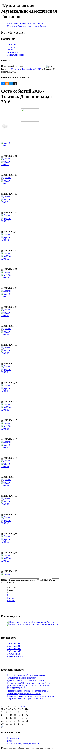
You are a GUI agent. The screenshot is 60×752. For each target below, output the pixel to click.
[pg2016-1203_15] (10, 410)
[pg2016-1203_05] (10, 221)
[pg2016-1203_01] (10, 145)
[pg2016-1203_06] (10, 240)
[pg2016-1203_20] (10, 504)
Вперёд (10, 598)
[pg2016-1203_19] (10, 485)
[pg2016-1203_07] (10, 259)
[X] (15, 83)
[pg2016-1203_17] (10, 447)
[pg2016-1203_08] (10, 277)
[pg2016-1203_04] (10, 202)
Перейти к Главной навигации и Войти (26, 26)
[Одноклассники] (7, 83)
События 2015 (14, 646)
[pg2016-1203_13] (10, 372)
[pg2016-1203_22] (10, 542)
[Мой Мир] (11, 83)
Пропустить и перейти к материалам (25, 23)
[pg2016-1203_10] (10, 315)
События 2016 (14, 643)
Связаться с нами (15, 55)
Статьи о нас (13, 654)
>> (23, 706)
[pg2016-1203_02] (10, 164)
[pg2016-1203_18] (10, 466)
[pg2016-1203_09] (10, 296)
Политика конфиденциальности (23, 743)
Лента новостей (15, 656)
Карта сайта (13, 738)
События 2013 (14, 651)
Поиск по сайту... (9, 66)
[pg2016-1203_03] (10, 183)
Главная (15, 69)
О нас (10, 49)
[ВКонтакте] (3, 83)
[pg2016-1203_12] (10, 353)
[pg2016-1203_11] (10, 334)
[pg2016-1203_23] (10, 561)
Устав (10, 741)
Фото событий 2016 (31, 69)
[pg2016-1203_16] (10, 428)
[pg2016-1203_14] (10, 391)
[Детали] (6, 158)
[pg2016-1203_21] (10, 523)
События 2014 (14, 648)
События (11, 44)
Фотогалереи (13, 52)
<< (2, 706)
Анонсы (11, 47)
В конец (11, 600)
